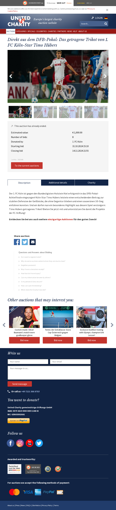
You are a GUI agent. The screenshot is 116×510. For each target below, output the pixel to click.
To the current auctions (27, 165)
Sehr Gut (61, 3)
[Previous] (3, 325)
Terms (56, 505)
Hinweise (69, 3)
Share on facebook (17, 242)
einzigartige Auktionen (60, 219)
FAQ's (28, 505)
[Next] (112, 325)
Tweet (25, 242)
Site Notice (36, 505)
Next (105, 76)
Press (17, 505)
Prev (10, 76)
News (23, 505)
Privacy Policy (47, 505)
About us (11, 505)
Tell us (33, 242)
